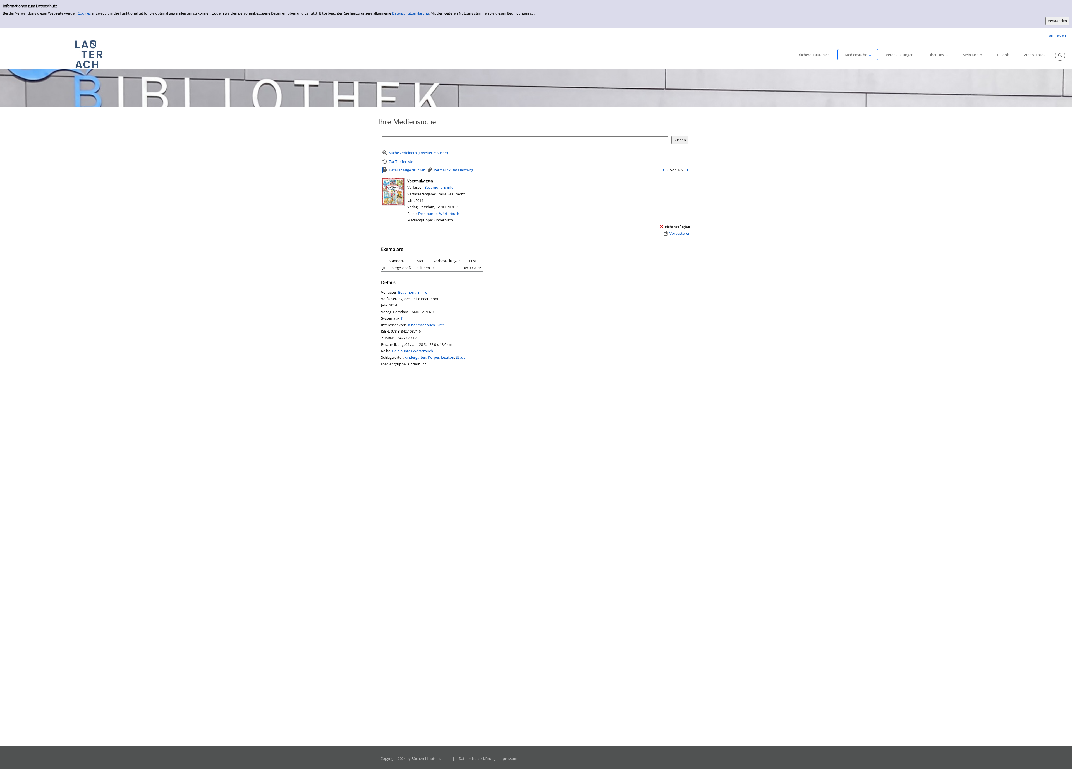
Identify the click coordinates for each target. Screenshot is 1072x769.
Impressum (507, 758)
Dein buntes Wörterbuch (438, 213)
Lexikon (447, 357)
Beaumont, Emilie (438, 187)
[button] (1060, 56)
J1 (402, 318)
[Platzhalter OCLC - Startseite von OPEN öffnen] (89, 54)
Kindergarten (415, 357)
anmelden (1057, 35)
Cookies (84, 13)
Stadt (460, 357)
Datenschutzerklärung (410, 13)
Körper (433, 357)
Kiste (441, 324)
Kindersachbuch (421, 324)
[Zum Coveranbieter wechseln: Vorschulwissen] (393, 192)
